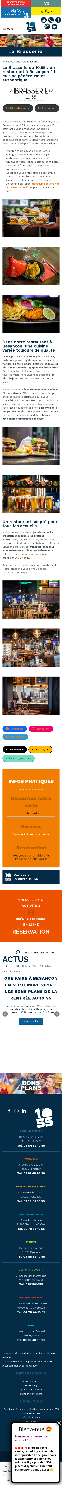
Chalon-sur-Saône (31, 1214)
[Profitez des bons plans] (31, 1083)
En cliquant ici (31, 813)
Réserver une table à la (14, 12)
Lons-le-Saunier (31, 1131)
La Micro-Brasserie (18, 108)
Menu (10, 28)
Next (57, 1014)
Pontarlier (31, 1158)
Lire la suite (31, 1021)
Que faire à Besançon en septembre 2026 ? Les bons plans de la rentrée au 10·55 (31, 988)
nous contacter (31, 554)
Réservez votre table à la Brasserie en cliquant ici (31, 857)
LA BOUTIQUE (40, 749)
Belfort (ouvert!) (31, 1269)
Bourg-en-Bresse (31, 1297)
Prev (5, 1014)
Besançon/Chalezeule (31, 1186)
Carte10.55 (46, 3)
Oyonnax (31, 1242)
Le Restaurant (47, 108)
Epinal (31, 1325)
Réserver (16, 3)
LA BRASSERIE (15, 749)
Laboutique (46, 11)
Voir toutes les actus (37, 952)
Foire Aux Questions (18, 758)
